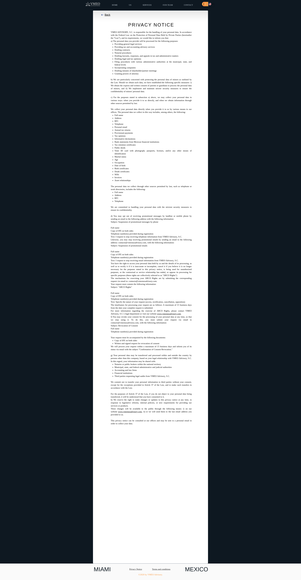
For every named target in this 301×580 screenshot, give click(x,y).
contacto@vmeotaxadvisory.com (132, 242)
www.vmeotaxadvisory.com (169, 314)
